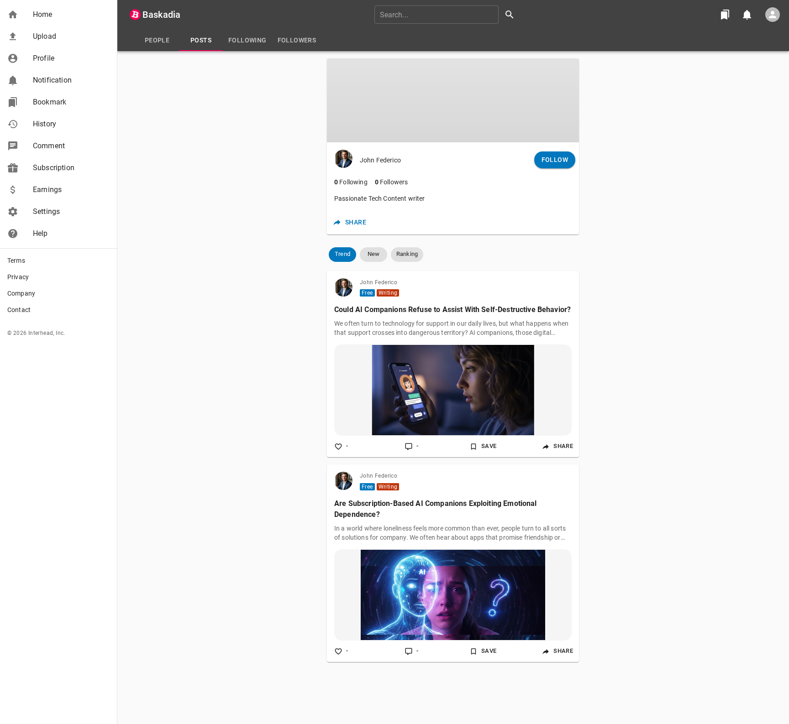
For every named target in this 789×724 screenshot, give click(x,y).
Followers (391, 182)
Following (351, 182)
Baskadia (161, 14)
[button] (58, 15)
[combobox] (447, 15)
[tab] (157, 40)
